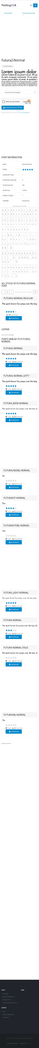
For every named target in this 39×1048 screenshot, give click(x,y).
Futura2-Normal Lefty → (28, 14)
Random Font (6, 999)
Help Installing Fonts (8, 1014)
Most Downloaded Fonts (10, 1002)
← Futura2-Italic (7, 13)
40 (7, 292)
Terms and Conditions (25, 112)
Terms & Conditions (13, 1043)
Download (14, 318)
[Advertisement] (19, 38)
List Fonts (5, 994)
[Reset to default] (35, 292)
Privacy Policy (23, 1043)
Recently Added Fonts (9, 997)
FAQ (4, 1011)
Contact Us (6, 1017)
